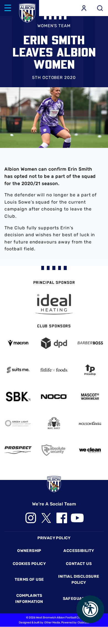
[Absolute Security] (54, 450)
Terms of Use (29, 579)
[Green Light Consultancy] (18, 423)
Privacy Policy (53, 538)
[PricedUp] (90, 370)
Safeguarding (79, 598)
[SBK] (18, 396)
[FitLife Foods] (54, 370)
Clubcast (83, 622)
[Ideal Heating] (54, 304)
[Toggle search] (100, 8)
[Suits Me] (18, 370)
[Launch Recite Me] (90, 609)
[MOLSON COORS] (90, 423)
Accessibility (78, 550)
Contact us (79, 563)
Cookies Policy (29, 563)
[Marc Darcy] (54, 423)
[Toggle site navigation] (8, 8)
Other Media (52, 622)
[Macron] (18, 343)
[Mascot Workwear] (90, 396)
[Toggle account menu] (84, 8)
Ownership (29, 550)
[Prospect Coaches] (18, 450)
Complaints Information (29, 598)
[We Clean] (90, 450)
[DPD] (54, 343)
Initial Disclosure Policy (78, 579)
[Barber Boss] (90, 343)
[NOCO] (54, 396)
